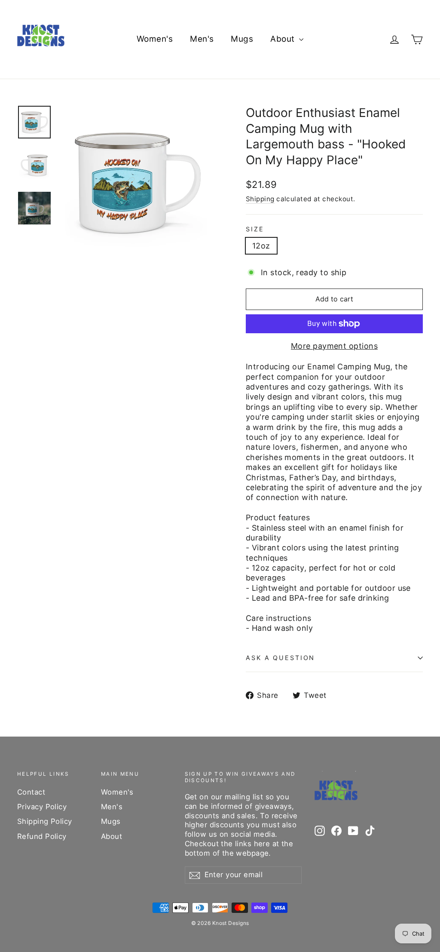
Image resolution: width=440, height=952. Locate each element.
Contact (31, 792)
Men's (202, 39)
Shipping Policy (44, 821)
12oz (261, 245)
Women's (155, 39)
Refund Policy (42, 836)
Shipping (260, 199)
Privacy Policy (42, 806)
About (283, 39)
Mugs (242, 39)
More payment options (334, 345)
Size (255, 229)
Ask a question (280, 657)
